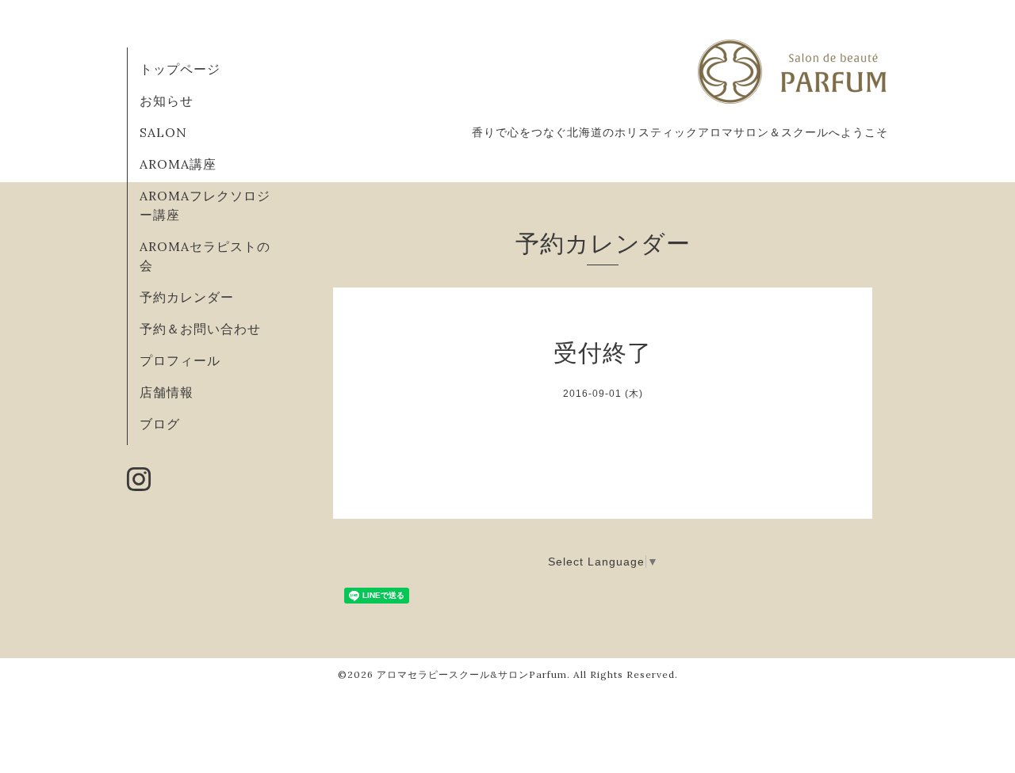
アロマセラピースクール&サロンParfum (472, 674)
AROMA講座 (178, 164)
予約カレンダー (187, 297)
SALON (163, 132)
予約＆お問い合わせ (200, 329)
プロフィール (180, 360)
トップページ (180, 69)
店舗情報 (166, 392)
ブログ (160, 424)
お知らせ (166, 101)
